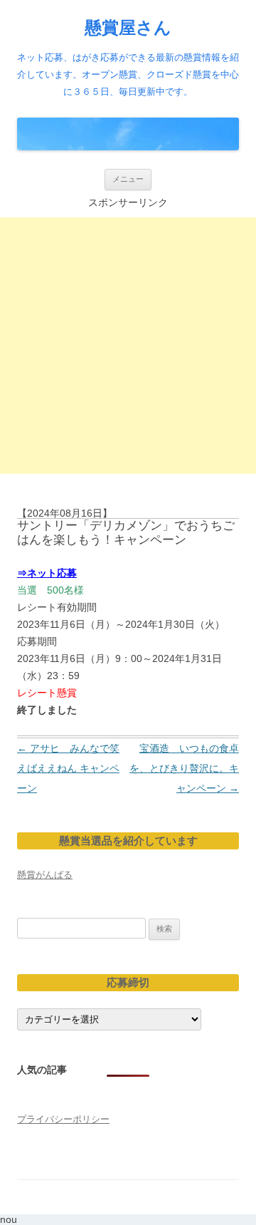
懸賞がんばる (45, 874)
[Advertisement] (128, 345)
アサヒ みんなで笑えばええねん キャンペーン (68, 768)
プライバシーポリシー (63, 1119)
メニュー (128, 179)
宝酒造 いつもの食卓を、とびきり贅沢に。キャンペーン (184, 768)
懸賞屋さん (128, 27)
